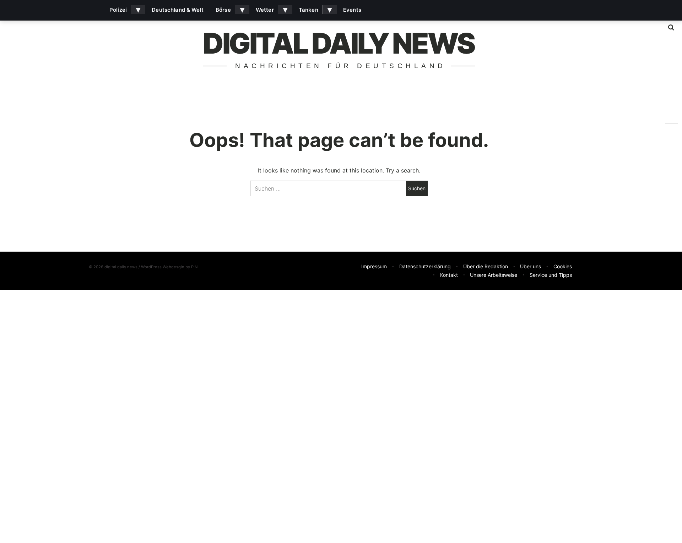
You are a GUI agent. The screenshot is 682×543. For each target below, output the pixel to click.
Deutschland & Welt (178, 9)
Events (352, 9)
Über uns (530, 266)
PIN (194, 266)
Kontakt (449, 275)
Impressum (374, 266)
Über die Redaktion (485, 266)
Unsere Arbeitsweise (493, 275)
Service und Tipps (551, 275)
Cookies (562, 266)
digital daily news (338, 43)
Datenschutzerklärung (425, 266)
